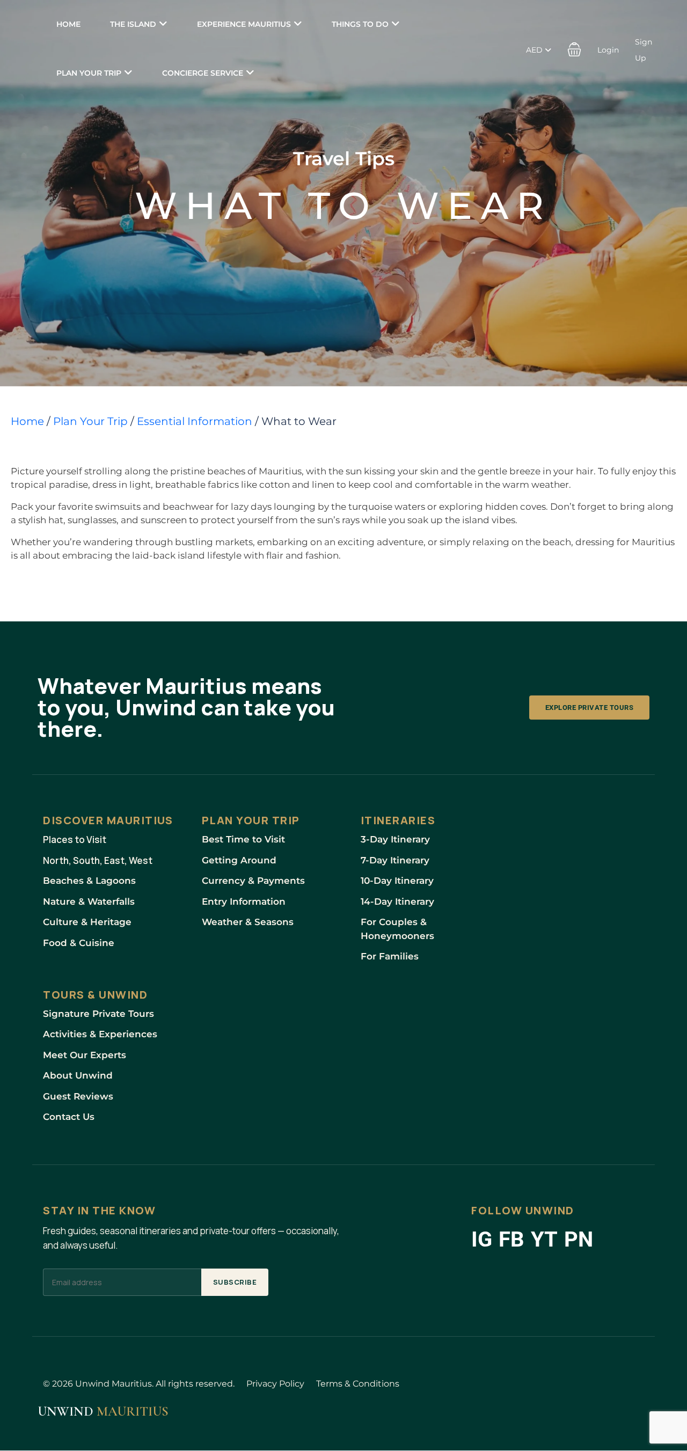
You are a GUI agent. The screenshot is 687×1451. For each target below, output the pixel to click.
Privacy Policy (275, 1384)
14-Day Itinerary (397, 901)
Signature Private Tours (98, 1013)
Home (68, 24)
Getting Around (239, 860)
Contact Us (68, 1116)
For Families (390, 956)
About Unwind (78, 1075)
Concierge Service (202, 73)
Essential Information (194, 421)
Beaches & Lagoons (89, 880)
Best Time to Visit (243, 839)
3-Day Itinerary (395, 839)
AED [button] (535, 50)
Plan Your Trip (88, 73)
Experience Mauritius (244, 24)
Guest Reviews (78, 1096)
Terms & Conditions (357, 1384)
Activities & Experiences (100, 1034)
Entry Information (244, 901)
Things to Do (360, 24)
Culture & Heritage (87, 922)
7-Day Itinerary (395, 860)
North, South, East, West (97, 860)
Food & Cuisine (78, 942)
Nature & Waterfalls (89, 901)
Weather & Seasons (248, 922)
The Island (133, 24)
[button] (574, 49)
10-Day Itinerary (397, 880)
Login (608, 50)
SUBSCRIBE (235, 1282)
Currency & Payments (253, 880)
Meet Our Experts (84, 1055)
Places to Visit (74, 839)
